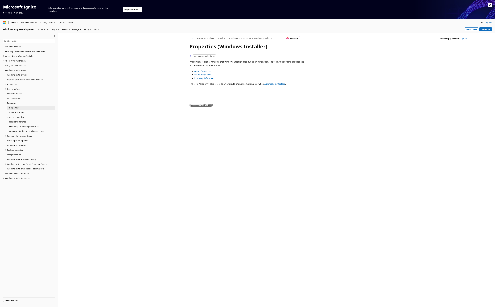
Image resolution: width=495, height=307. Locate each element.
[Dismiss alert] (490, 5)
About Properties (202, 71)
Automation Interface (274, 83)
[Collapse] (54, 36)
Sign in (489, 22)
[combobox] (29, 41)
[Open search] (482, 22)
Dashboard (485, 29)
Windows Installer (262, 38)
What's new (471, 29)
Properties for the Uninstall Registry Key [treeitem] (26, 131)
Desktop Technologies (205, 38)
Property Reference (203, 78)
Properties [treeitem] (14, 108)
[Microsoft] (4, 22)
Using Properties (202, 74)
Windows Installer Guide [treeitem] (17, 75)
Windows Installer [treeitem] (13, 46)
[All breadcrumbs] (191, 38)
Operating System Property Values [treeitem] (24, 126)
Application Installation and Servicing (234, 38)
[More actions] (303, 38)
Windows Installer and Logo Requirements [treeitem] (25, 169)
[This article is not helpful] (465, 38)
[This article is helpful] (462, 38)
